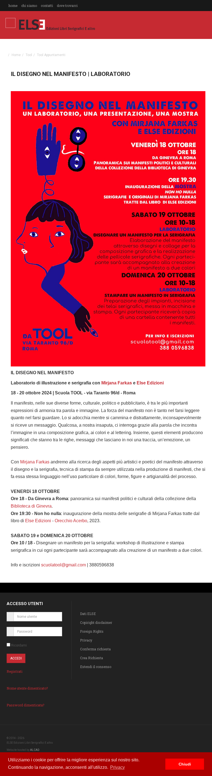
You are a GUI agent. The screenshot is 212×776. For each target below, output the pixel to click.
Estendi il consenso (95, 666)
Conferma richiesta (95, 649)
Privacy (86, 640)
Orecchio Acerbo (71, 520)
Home (16, 55)
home (13, 5)
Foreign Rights (92, 631)
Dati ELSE (88, 613)
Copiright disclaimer (96, 622)
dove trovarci (67, 5)
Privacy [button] (117, 767)
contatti (47, 5)
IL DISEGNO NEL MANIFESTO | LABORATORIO (70, 74)
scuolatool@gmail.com (63, 565)
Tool (29, 55)
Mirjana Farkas (116, 383)
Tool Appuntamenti (51, 55)
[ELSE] (57, 25)
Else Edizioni (150, 383)
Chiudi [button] (185, 764)
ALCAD (34, 749)
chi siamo (29, 5)
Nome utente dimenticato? (27, 688)
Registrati (14, 671)
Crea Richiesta (91, 658)
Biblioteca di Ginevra (31, 506)
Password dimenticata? (25, 705)
